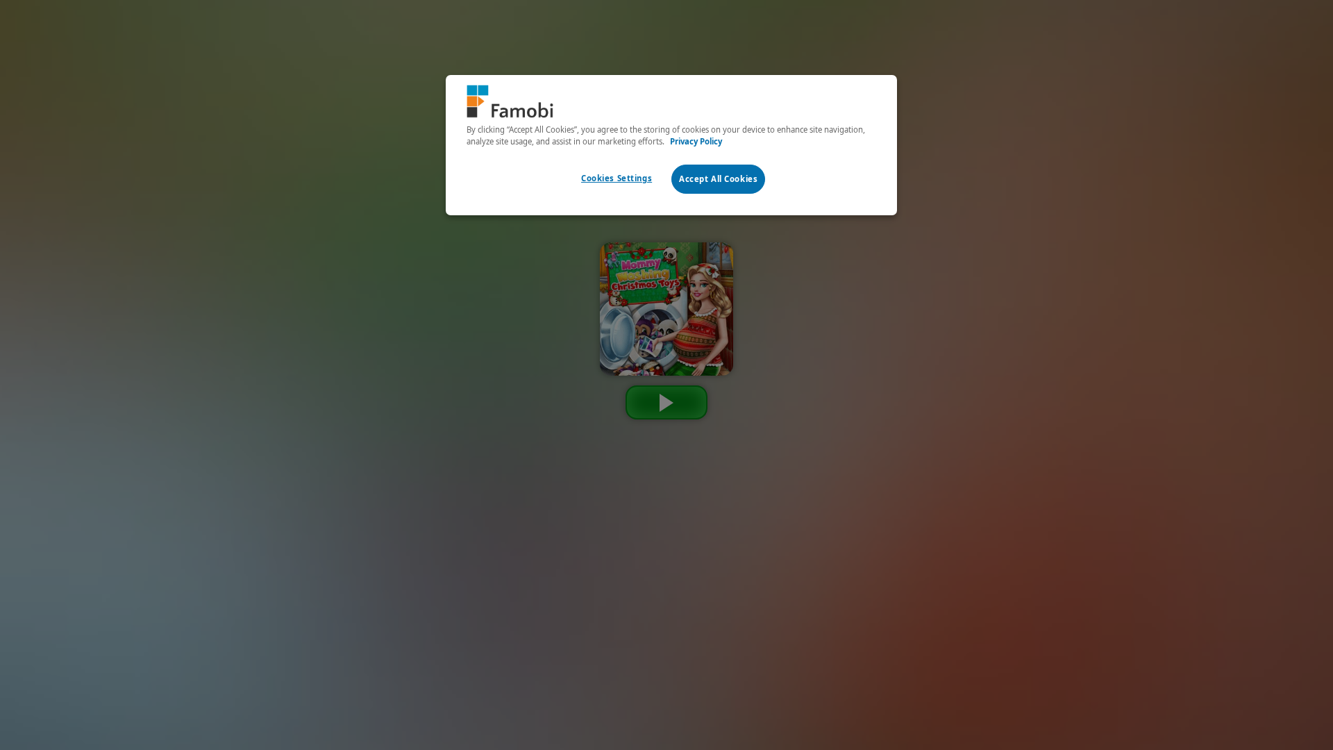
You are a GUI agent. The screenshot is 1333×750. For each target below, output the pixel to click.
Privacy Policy (696, 141)
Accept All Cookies (718, 179)
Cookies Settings (616, 178)
